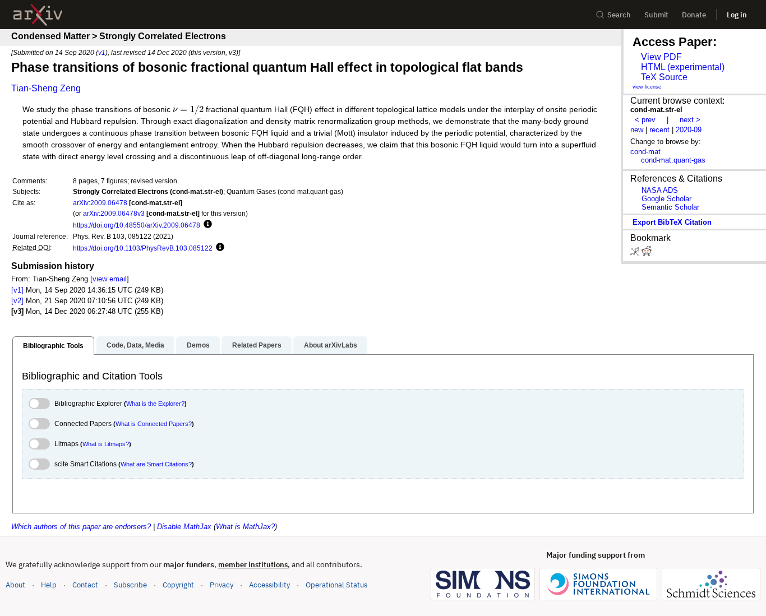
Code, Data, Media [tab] (135, 345)
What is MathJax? (245, 526)
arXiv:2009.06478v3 (114, 213)
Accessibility (269, 585)
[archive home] (37, 15)
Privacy (221, 585)
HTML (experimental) (683, 67)
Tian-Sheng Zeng (46, 88)
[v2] (17, 301)
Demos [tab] (198, 345)
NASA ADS (660, 190)
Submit (656, 15)
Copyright (178, 585)
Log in (737, 15)
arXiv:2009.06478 (100, 202)
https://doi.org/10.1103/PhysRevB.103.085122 (143, 248)
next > (690, 119)
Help (49, 585)
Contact (85, 585)
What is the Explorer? (155, 403)
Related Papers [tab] (257, 345)
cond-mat (645, 151)
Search (619, 15)
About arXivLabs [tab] (330, 345)
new (636, 130)
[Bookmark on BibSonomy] (636, 253)
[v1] (17, 290)
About (15, 585)
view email (110, 279)
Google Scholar (666, 198)
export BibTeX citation (672, 222)
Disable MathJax (184, 526)
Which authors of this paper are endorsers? (81, 526)
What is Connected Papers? (154, 423)
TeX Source (664, 77)
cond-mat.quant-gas (673, 160)
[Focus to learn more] (206, 225)
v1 (101, 52)
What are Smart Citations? (156, 464)
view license (647, 87)
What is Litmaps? (105, 444)
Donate (694, 15)
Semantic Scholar (670, 207)
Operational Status (336, 585)
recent (659, 130)
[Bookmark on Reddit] (647, 253)
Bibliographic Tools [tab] (53, 346)
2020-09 (689, 130)
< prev (645, 119)
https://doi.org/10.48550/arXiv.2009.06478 (136, 225)
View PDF (661, 57)
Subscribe (130, 585)
